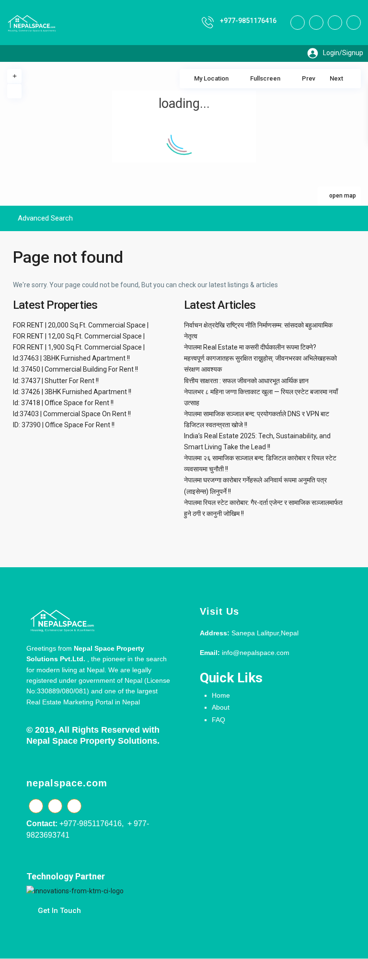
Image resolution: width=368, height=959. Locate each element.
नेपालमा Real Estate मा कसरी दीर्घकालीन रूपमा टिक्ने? (250, 347)
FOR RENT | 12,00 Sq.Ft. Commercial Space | (79, 336)
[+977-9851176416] (208, 22)
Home (221, 695)
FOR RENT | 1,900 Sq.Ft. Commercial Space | (79, 347)
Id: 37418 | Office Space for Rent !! (63, 403)
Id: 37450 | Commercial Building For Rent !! (75, 369)
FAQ (218, 720)
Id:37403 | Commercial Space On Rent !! (72, 414)
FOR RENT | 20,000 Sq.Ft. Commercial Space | (81, 325)
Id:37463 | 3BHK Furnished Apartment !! (71, 358)
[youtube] (335, 22)
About (221, 707)
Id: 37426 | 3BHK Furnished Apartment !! (72, 392)
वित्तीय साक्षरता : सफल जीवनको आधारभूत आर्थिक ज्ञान (246, 381)
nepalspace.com (66, 783)
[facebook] (297, 22)
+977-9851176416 (248, 20)
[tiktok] (316, 22)
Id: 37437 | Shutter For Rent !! (56, 381)
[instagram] (353, 22)
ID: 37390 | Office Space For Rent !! (64, 425)
